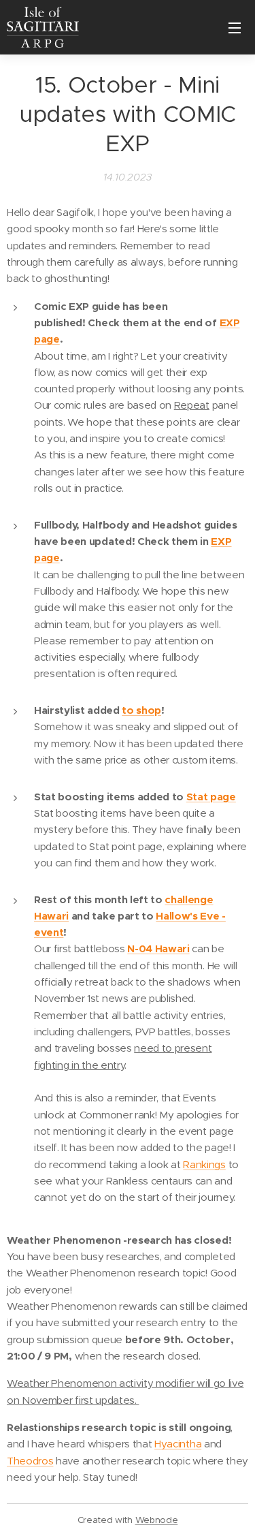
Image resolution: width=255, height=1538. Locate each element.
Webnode (156, 1520)
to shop (141, 710)
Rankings (204, 1164)
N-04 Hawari (158, 948)
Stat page (211, 796)
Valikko (234, 27)
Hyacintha (177, 1443)
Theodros (30, 1460)
